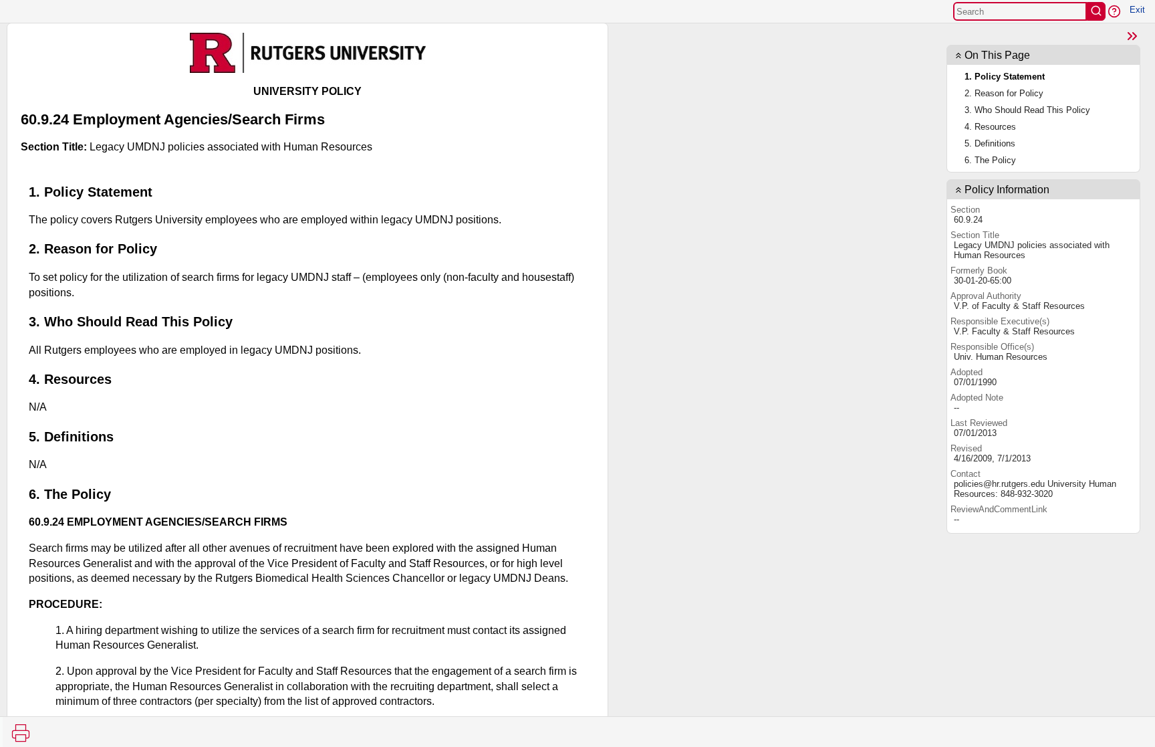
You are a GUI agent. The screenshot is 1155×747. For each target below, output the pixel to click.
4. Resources (990, 127)
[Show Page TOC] (1132, 36)
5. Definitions (990, 143)
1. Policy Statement (1005, 77)
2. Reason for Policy (1004, 93)
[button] (1114, 11)
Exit (1137, 10)
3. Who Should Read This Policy (1027, 110)
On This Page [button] (997, 55)
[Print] (20, 733)
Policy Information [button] (1007, 189)
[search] (1096, 11)
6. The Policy (990, 160)
